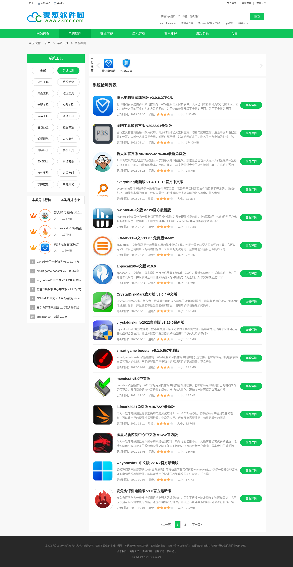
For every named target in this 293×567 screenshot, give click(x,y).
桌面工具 (43, 93)
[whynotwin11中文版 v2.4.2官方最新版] (103, 471)
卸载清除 (43, 138)
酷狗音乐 (243, 23)
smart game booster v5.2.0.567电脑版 (148, 351)
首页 (31, 3)
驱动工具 (68, 116)
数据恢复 (68, 127)
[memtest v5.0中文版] (103, 387)
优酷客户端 (187, 23)
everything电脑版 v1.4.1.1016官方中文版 (150, 182)
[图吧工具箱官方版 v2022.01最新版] (103, 134)
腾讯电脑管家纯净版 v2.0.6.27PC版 (145, 98)
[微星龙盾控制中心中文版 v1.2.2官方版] (103, 443)
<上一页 (166, 524)
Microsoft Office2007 (209, 23)
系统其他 (68, 161)
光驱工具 (43, 104)
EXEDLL (43, 161)
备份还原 (43, 127)
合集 (234, 33)
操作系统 (43, 172)
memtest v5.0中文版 (133, 379)
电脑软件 (74, 33)
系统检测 (68, 70)
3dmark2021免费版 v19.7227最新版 (146, 407)
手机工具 (68, 150)
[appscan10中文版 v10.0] (103, 274)
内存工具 (43, 116)
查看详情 (251, 105)
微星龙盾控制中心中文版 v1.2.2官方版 (147, 435)
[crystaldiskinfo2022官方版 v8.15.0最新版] (103, 330)
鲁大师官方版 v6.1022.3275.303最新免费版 (151, 154)
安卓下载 (106, 33)
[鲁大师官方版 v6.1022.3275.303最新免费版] (103, 162)
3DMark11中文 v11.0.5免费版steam (59, 298)
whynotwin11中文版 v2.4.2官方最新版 (148, 463)
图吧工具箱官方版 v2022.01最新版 (144, 126)
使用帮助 (159, 551)
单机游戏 (138, 33)
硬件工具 (43, 82)
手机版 (60, 3)
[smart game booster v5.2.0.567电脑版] (103, 359)
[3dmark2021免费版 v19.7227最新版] (103, 415)
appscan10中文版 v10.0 (52, 316)
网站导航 (45, 3)
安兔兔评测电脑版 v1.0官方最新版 (58, 307)
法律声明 (147, 551)
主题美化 (68, 184)
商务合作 (134, 551)
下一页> (197, 524)
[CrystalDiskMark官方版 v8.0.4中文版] (103, 302)
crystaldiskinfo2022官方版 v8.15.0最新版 (150, 322)
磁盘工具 (68, 93)
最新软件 (246, 3)
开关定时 (68, 172)
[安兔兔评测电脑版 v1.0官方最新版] (103, 499)
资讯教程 (170, 33)
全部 (43, 70)
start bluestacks (168, 23)
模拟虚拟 (43, 184)
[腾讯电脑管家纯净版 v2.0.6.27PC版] (103, 106)
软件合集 (232, 3)
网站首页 (42, 33)
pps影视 (229, 23)
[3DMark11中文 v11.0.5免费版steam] (103, 246)
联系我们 (171, 551)
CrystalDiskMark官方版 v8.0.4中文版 (147, 294)
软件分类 (261, 3)
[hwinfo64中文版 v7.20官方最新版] (103, 218)
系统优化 (68, 82)
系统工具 (62, 43)
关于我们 (122, 551)
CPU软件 (68, 138)
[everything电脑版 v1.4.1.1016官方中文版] (103, 190)
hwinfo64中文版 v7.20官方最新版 (144, 210)
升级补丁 (43, 150)
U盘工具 (68, 104)
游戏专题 (202, 33)
